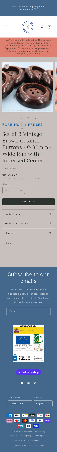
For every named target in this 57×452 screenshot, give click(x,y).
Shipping (17, 179)
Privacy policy (41, 436)
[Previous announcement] (5, 8)
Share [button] (9, 243)
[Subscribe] (47, 311)
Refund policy (26, 436)
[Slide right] (35, 118)
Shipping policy (38, 440)
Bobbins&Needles (27, 432)
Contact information (23, 445)
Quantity (6, 184)
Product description (16, 223)
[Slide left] (21, 118)
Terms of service (22, 440)
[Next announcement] (51, 8)
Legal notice (40, 445)
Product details (14, 214)
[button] (6, 26)
